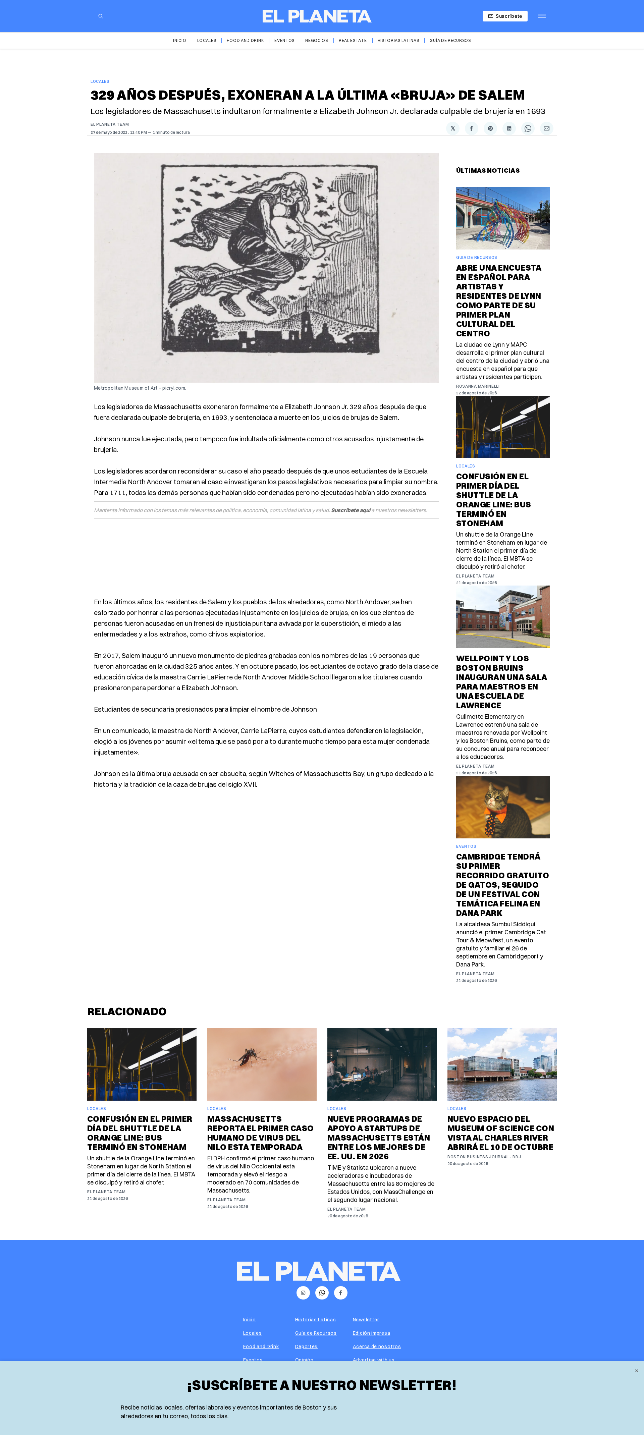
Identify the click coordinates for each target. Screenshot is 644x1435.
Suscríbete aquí (350, 510)
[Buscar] (100, 16)
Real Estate (353, 40)
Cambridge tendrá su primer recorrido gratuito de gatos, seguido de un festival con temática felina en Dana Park (502, 884)
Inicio (179, 40)
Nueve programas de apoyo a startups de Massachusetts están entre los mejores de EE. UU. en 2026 (378, 1137)
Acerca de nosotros (377, 1346)
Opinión (304, 1360)
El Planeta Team (110, 124)
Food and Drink (245, 40)
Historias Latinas (398, 40)
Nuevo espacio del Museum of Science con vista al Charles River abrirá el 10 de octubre (500, 1133)
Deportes (306, 1346)
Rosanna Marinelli (478, 386)
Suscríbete (509, 16)
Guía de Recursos (450, 40)
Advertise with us (374, 1360)
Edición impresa (371, 1333)
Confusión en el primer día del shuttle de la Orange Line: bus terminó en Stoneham (493, 499)
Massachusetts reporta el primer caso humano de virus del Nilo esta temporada (260, 1133)
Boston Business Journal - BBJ (484, 1156)
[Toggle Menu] (542, 16)
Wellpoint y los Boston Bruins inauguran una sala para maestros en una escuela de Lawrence (501, 681)
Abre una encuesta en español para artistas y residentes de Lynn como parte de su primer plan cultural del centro (498, 300)
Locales (206, 40)
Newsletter (366, 1320)
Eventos (284, 40)
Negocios (316, 40)
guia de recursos (476, 257)
